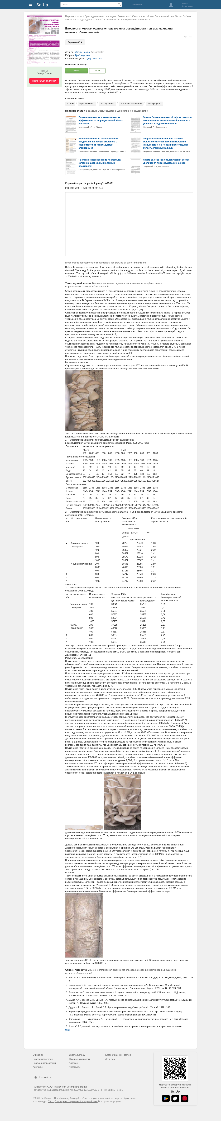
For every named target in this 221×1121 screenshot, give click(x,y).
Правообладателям (43, 1059)
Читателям (74, 1067)
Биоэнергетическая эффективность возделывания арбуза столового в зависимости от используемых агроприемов (98, 143)
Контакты (37, 1067)
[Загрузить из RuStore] (175, 1098)
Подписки (136, 4)
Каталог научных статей (118, 1055)
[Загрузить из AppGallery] (185, 1098)
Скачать (97, 71)
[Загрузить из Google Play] (166, 1098)
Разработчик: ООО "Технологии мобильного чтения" (60, 1086)
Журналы (110, 1059)
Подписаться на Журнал (44, 81)
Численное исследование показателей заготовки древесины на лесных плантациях (100, 162)
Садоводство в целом (90, 19)
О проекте (38, 1055)
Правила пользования (44, 1063)
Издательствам (77, 1055)
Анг (190, 37)
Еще (67, 1029)
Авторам (73, 1063)
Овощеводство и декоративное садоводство (127, 19)
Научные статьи (73, 16)
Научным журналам (79, 1059)
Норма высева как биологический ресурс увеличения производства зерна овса (166, 161)
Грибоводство (82, 55)
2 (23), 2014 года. (94, 58)
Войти (185, 3)
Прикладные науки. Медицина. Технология (107, 16)
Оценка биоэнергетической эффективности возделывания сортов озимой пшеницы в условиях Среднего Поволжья (167, 120)
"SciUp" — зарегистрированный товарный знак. (73, 1101)
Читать (77, 71)
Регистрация (187, 6)
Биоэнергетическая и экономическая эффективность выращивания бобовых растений (101, 120)
